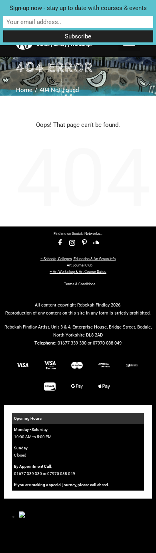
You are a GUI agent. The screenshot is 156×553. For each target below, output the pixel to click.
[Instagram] (72, 243)
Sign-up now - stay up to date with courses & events (78, 8)
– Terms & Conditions (78, 284)
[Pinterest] (84, 243)
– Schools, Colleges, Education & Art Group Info (78, 259)
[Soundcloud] (96, 243)
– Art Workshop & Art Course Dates (78, 272)
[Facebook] (60, 243)
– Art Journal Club (78, 265)
